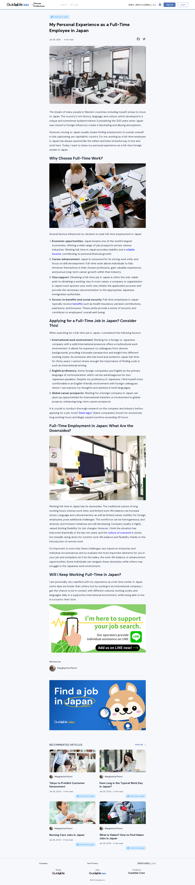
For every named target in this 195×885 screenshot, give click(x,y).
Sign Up (169, 4)
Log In (183, 4)
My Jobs (74, 4)
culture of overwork (119, 532)
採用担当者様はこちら (146, 863)
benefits (77, 304)
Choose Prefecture (39, 4)
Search (63, 4)
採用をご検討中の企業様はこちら (142, 5)
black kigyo (85, 413)
